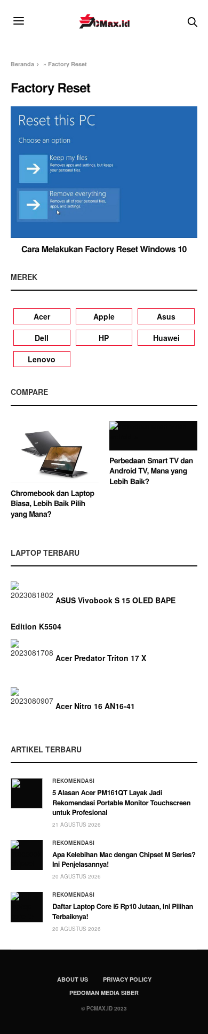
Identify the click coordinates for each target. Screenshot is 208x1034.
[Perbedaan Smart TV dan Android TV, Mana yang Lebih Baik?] (153, 435)
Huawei (166, 337)
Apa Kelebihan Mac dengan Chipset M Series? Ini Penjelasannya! (124, 859)
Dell (42, 337)
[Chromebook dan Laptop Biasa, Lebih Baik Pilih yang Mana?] (55, 452)
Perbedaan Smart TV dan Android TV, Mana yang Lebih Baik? (151, 471)
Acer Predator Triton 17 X (100, 657)
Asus (166, 316)
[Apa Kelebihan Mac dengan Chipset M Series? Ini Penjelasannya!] (27, 855)
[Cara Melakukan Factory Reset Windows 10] (104, 172)
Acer (42, 316)
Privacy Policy (127, 979)
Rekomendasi (73, 780)
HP (104, 337)
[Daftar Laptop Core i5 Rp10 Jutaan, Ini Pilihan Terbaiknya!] (27, 907)
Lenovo (41, 359)
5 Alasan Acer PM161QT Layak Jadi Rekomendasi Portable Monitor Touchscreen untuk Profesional (121, 802)
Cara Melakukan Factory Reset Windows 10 (104, 249)
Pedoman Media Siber (104, 993)
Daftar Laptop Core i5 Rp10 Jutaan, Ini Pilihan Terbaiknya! (122, 911)
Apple (104, 316)
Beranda (22, 64)
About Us (72, 979)
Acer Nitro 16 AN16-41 (95, 706)
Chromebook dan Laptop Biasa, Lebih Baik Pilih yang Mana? (52, 503)
